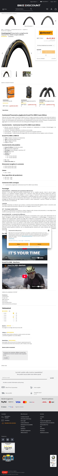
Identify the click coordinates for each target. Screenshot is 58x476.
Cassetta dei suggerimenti (45, 420)
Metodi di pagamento (7, 399)
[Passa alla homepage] (29, 5)
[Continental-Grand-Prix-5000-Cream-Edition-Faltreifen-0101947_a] (16, 53)
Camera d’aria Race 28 (7, 101)
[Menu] (56, 456)
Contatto (42, 416)
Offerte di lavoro (24, 432)
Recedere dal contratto (10, 423)
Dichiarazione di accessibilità (27, 424)
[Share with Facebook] (51, 59)
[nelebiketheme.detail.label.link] (10, 20)
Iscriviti (52, 378)
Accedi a (6, 358)
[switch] (53, 465)
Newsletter (42, 428)
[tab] (5, 110)
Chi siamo (23, 426)
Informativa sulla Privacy (26, 418)
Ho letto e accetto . (13, 382)
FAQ (41, 418)
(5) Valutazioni (11, 36)
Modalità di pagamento (26, 430)
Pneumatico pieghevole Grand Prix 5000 (28, 101)
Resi (41, 426)
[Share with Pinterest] (54, 59)
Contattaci (7, 420)
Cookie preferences (25, 422)
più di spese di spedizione (49, 40)
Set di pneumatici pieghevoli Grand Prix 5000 (46, 101)
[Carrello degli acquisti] (55, 9)
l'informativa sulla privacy (17, 382)
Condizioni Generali (25, 416)
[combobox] (22, 9)
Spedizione (23, 428)
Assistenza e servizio (44, 432)
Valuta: (53, 1)
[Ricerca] (31, 9)
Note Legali (23, 420)
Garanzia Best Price (44, 424)
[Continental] (46, 33)
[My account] (51, 9)
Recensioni (42, 430)
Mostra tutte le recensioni (8, 347)
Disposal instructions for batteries (47, 422)
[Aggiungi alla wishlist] (46, 55)
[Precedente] (2, 53)
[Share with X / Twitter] (53, 59)
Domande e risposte (7, 417)
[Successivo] (56, 21)
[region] (29, 20)
